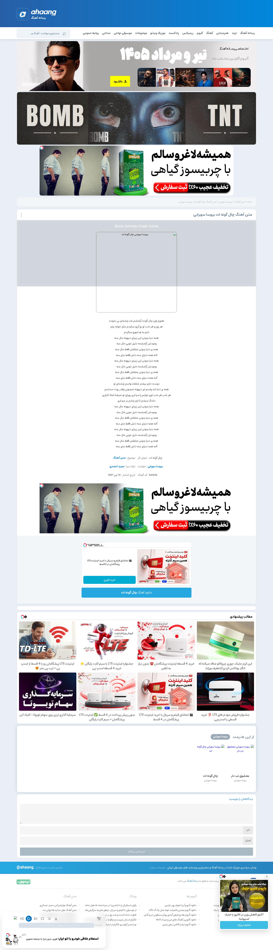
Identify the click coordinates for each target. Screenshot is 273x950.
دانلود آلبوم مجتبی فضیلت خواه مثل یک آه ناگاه (172, 910)
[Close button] (267, 876)
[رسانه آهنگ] (44, 13)
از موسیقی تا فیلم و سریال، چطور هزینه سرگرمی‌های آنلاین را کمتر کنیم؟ (109, 910)
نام (248, 830)
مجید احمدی (117, 466)
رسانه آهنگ (247, 33)
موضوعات (141, 33)
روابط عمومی (91, 33)
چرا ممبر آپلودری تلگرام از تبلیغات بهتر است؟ (113, 924)
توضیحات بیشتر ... (156, 868)
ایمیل (248, 840)
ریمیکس (187, 33)
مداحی (106, 33)
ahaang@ (25, 867)
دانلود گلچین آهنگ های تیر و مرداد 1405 (176, 920)
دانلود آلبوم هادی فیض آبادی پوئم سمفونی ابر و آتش (170, 915)
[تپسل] (42, 148)
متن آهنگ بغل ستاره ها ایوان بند (59, 910)
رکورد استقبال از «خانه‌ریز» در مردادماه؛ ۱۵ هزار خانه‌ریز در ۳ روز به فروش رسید (109, 905)
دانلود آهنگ (136, 592)
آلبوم (200, 33)
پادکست (174, 33)
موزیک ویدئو (157, 33)
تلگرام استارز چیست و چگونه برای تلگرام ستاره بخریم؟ (109, 920)
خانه (249, 202)
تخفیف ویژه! (244, 925)
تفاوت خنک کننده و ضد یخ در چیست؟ (117, 915)
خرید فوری (110, 579)
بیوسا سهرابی (225, 202)
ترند (234, 33)
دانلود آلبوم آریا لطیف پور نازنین (180, 905)
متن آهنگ (240, 202)
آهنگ (209, 33)
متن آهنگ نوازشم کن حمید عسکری (58, 905)
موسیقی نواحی (123, 33)
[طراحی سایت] (24, 881)
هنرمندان (222, 33)
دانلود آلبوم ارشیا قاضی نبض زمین (179, 924)
